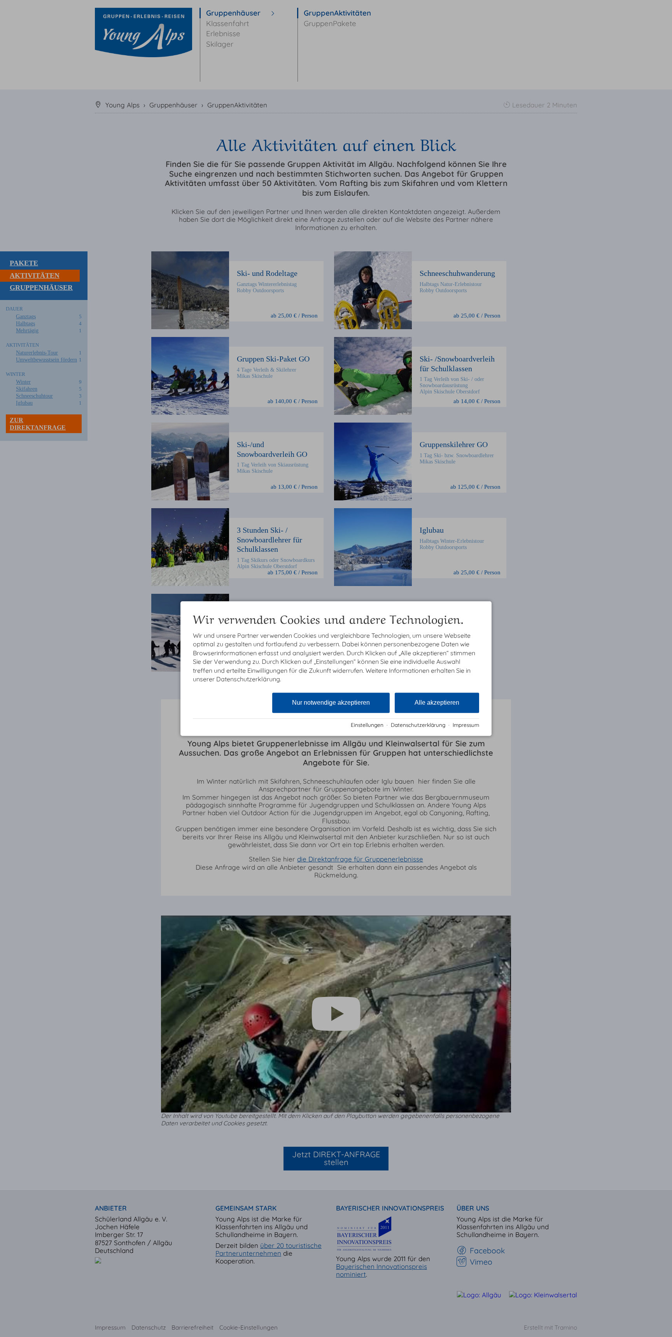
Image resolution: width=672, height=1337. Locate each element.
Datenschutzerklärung (418, 724)
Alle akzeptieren (437, 703)
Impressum (466, 724)
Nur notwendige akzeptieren (331, 703)
